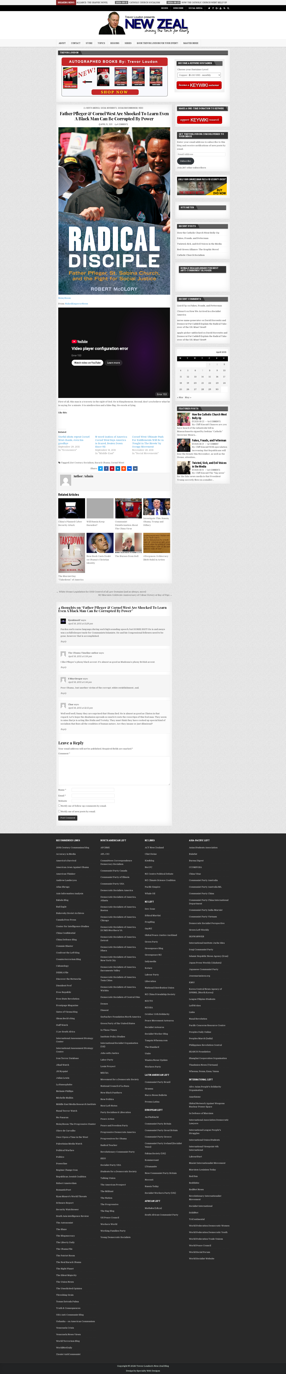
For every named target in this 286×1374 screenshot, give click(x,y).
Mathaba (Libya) (153, 1208)
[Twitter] (209, 8)
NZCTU (149, 1001)
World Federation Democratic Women (209, 1225)
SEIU (103, 1158)
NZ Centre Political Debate (159, 874)
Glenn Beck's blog (65, 1018)
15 (210, 376)
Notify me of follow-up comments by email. (83, 806)
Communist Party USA (112, 884)
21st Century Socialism (82, 462)
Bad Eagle (61, 906)
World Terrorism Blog (68, 1341)
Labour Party (152, 974)
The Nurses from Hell (126, 556)
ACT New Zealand (154, 847)
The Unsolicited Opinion (69, 1288)
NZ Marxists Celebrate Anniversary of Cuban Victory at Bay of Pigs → (135, 595)
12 (188, 376)
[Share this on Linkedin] (118, 468)
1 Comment (214, 443)
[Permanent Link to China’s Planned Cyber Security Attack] (71, 508)
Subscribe (178, 8)
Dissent (104, 1010)
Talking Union (107, 1178)
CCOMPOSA (195, 867)
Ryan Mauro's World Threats (71, 1196)
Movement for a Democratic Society (119, 1079)
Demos (104, 1003)
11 (181, 376)
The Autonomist (64, 1222)
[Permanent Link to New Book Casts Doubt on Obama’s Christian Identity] (100, 543)
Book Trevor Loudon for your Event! (157, 43)
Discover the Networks (68, 979)
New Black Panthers (111, 1092)
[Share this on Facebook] (106, 468)
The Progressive (109, 1204)
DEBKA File (62, 972)
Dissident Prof (64, 985)
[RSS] (224, 8)
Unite (148, 1053)
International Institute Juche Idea (207, 943)
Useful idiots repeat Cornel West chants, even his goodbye (74, 440)
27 (195, 389)
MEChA (104, 1073)
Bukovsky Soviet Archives (70, 913)
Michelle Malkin (64, 1098)
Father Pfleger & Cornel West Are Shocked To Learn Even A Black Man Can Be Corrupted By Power (114, 116)
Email (62, 795)
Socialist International (200, 1206)
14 (202, 376)
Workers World (108, 1224)
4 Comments (122, 124)
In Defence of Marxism (201, 1113)
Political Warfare (65, 1150)
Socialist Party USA (110, 1165)
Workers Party (153, 1066)
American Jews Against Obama (72, 867)
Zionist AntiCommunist (68, 1354)
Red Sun (193, 1176)
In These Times (108, 1030)
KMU (192, 982)
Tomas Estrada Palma (67, 1301)
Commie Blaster (64, 946)
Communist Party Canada (113, 870)
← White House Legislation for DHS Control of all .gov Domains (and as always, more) (101, 591)
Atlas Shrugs (63, 887)
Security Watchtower (67, 1209)
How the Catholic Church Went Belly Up (198, 233)
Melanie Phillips (64, 1091)
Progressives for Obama (113, 1138)
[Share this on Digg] (129, 468)
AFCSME (105, 847)
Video (141, 107)
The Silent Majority (66, 1275)
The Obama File (64, 1249)
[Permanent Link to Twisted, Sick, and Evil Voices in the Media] (183, 467)
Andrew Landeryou (66, 880)
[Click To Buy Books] (115, 95)
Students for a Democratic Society (118, 1171)
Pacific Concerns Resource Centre (207, 1025)
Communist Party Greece (158, 1137)
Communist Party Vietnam (203, 916)
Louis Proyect (107, 1066)
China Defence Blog (66, 939)
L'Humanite (151, 1166)
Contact (75, 43)
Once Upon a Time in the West (72, 1137)
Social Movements (109, 107)
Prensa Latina (152, 1101)
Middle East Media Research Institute (76, 1104)
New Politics (107, 1099)
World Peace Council (200, 1245)
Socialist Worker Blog (156, 1034)
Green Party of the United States (117, 1023)
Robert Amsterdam (66, 1183)
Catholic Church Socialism (191, 255)
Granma (149, 1088)
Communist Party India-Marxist (205, 910)
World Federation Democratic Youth (208, 1232)
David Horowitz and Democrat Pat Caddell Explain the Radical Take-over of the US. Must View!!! (202, 324)
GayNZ (148, 928)
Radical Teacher (108, 1145)
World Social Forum (199, 1252)
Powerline (61, 1163)
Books (164, 8)
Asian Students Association (203, 847)
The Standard (152, 1047)
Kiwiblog (149, 860)
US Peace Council (109, 1217)
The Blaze (61, 1229)
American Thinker (65, 874)
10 (224, 370)
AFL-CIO (104, 854)
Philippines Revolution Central (205, 1045)
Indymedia (150, 961)
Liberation (150, 981)
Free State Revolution (67, 999)
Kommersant (152, 1160)
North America (93, 107)
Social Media (195, 8)
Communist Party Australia (203, 880)
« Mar (180, 397)
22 (209, 383)
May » (188, 397)
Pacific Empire (152, 887)
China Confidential (65, 933)
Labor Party (106, 1060)
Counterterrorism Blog (68, 959)
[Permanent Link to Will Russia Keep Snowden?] (100, 508)
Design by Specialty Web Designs (143, 1371)
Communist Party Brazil (157, 1082)
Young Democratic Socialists (115, 1237)
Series (128, 43)
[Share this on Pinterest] (112, 468)
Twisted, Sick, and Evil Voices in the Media (199, 244)
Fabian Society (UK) (155, 1153)
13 (195, 376)
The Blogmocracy (65, 1236)
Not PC (148, 867)
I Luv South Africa (65, 1031)
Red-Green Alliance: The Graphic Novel (198, 249)
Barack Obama (102, 462)
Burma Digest (196, 860)
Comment (64, 753)
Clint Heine (151, 854)
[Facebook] (213, 8)
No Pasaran (62, 1117)
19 (188, 383)
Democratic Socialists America (116, 890)
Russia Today (152, 1186)
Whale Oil (150, 893)
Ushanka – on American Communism (75, 1321)
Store (89, 43)
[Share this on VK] (135, 468)
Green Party (151, 942)
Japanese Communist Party (203, 969)
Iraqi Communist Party (201, 949)
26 (188, 389)
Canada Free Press (66, 920)
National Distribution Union (159, 987)
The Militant (106, 1191)
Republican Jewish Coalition (71, 1176)
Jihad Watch (62, 1065)
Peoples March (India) (201, 1038)
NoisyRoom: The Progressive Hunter (76, 1124)
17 (224, 376)
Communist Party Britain (158, 1123)
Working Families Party (113, 1231)
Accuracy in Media (66, 854)
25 (180, 389)
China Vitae (195, 874)
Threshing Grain (64, 1295)
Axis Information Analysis (69, 893)
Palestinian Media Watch (69, 1143)
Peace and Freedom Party (114, 1125)
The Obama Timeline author (83, 653)
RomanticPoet (63, 1190)
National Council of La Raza (114, 1086)
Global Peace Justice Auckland (161, 935)
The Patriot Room (65, 1255)
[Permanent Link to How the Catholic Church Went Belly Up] (183, 419)
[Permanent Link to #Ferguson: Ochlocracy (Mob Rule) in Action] (156, 543)
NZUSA (149, 1007)
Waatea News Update (156, 1060)
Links (192, 1012)
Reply (63, 641)
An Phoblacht (152, 1117)
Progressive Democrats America (118, 1132)
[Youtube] (220, 8)
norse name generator (189, 320)
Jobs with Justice (109, 1053)
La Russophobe (64, 1084)
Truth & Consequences (68, 1308)
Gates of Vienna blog (67, 1012)
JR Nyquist (62, 1071)
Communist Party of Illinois (114, 877)
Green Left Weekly (199, 930)
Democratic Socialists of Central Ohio (120, 997)
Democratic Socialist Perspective (207, 923)
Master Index (190, 43)
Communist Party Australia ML (205, 887)
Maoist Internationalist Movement (207, 1163)
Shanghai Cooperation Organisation (208, 1058)
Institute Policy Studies (112, 1036)
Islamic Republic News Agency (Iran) (208, 956)
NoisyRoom (64, 298)
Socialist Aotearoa (154, 1027)
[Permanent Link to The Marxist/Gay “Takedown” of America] (71, 553)
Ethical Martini (153, 915)
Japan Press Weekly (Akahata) (205, 963)
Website (62, 801)
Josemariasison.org (199, 976)
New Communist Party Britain (161, 1173)
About (62, 43)
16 (217, 376)
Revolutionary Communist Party (117, 1152)
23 (217, 383)
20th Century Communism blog (72, 847)
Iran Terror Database (67, 1058)
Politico (60, 1157)
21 (202, 383)
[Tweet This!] (100, 468)
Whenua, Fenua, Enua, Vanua (204, 1071)
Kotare (148, 968)
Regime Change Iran (67, 1170)
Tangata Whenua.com (156, 1040)
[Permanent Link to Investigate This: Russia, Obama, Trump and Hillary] (156, 506)
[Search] (228, 8)
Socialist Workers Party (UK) (160, 1193)
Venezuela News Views (68, 1334)
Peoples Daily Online (200, 1032)
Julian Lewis (62, 1078)
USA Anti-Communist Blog (70, 1315)
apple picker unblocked (189, 333)
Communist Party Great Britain (161, 1130)
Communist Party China (201, 893)
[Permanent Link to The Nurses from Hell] (128, 543)
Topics (101, 43)
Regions (114, 43)
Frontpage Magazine (67, 1005)
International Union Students (204, 1140)
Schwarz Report (64, 1203)
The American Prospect (113, 1184)
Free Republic (63, 992)
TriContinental (197, 1219)
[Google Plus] (216, 8)
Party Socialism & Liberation (115, 1112)
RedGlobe (194, 1183)
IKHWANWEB (196, 936)
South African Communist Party (161, 1215)
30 (217, 389)
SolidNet (193, 1212)
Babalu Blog (62, 900)
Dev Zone (150, 909)
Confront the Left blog (68, 952)
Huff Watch (62, 1025)
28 (202, 389)
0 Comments (215, 421)
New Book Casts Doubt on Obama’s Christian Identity (99, 559)
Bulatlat (193, 854)
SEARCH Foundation (200, 1051)
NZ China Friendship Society (160, 994)
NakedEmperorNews (76, 303)
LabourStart (195, 1156)
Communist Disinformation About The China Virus (126, 525)
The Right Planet (65, 1268)
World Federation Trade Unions (206, 1239)
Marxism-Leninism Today (202, 1169)
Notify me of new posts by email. (78, 811)
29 (209, 389)
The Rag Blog (107, 1211)
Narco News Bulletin (156, 1095)
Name (62, 790)
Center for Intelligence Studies (72, 926)
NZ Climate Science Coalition (160, 880)
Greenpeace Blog (154, 948)
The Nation (106, 1198)
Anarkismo (195, 1097)
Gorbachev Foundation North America (120, 1017)
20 (195, 383)
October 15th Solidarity (157, 1014)
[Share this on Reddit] (123, 468)
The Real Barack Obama (68, 1262)
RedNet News (196, 1189)
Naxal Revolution (198, 1019)
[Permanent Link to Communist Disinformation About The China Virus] (128, 508)
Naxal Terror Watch (66, 1111)
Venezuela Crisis (65, 1328)
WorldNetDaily (64, 1347)
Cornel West (117, 462)
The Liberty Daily (65, 1242)
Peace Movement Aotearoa (159, 1020)
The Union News (65, 1282)
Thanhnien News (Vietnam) (203, 1065)
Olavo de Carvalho (65, 1130)
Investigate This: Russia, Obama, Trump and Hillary (156, 522)
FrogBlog (150, 922)
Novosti (149, 1179)
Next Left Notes (108, 1105)
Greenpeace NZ (153, 955)
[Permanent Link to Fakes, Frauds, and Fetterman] (183, 445)
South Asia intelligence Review (72, 1216)
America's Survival (66, 860)
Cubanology (62, 966)
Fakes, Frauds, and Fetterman (192, 238)
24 (224, 383)
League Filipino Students (202, 999)
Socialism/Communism (128, 107)
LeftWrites (195, 1005)
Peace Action (107, 1119)
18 (181, 383)
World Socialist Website (201, 1258)
